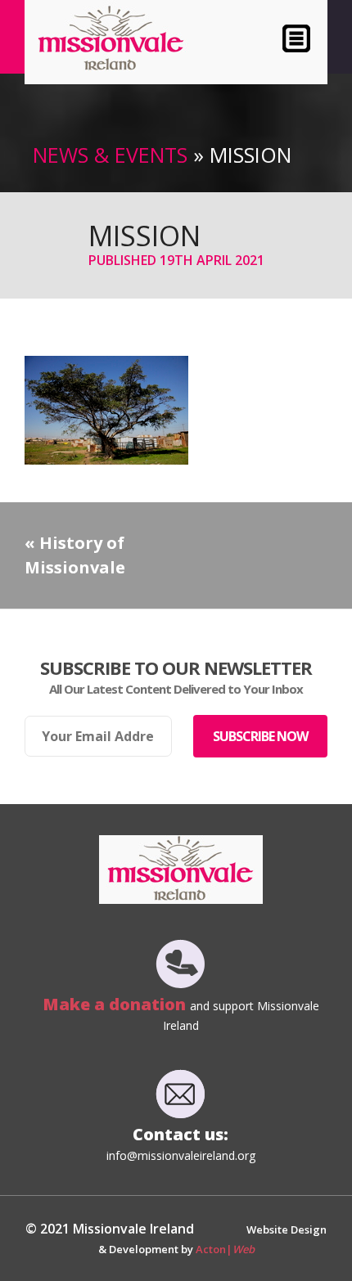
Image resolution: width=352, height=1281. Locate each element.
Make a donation (116, 1004)
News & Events (110, 155)
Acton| (225, 1249)
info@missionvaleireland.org (180, 1155)
